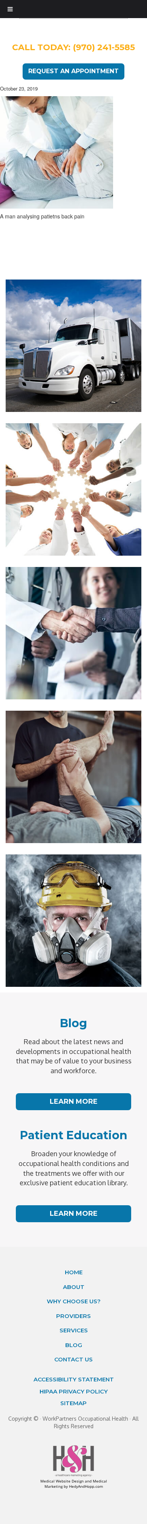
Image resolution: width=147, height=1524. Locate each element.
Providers (73, 1316)
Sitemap (73, 1403)
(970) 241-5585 (104, 47)
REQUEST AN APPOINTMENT (73, 71)
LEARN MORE (74, 1101)
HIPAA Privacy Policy (74, 1391)
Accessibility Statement (74, 1379)
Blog (73, 1345)
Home (74, 1272)
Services (74, 1330)
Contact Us (73, 1359)
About (73, 1286)
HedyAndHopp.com (86, 1486)
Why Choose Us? (74, 1301)
